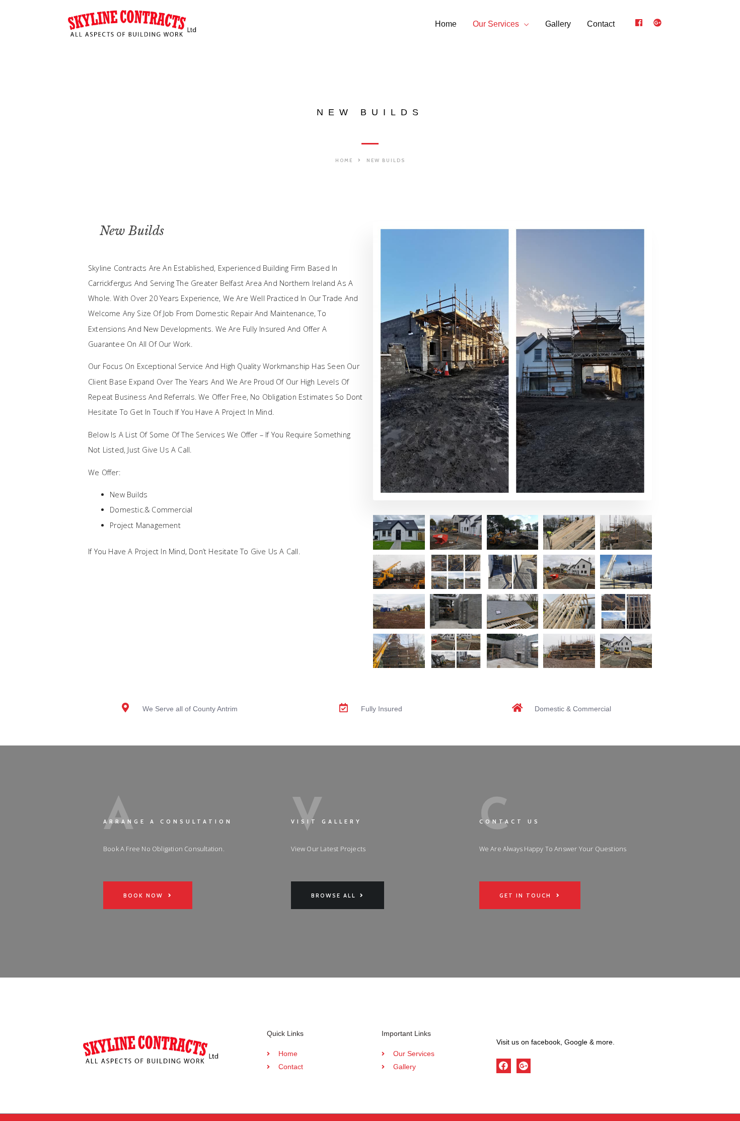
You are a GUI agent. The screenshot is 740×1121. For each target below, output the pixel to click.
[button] (348, 161)
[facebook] (643, 23)
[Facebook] (503, 1066)
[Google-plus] (523, 1066)
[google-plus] (658, 23)
